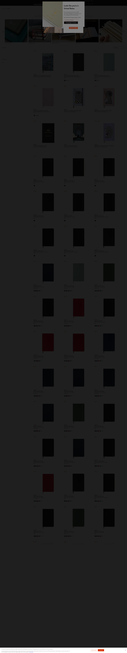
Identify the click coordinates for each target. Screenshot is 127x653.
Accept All (101, 650)
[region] (63, 650)
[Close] (125, 650)
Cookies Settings (94, 650)
